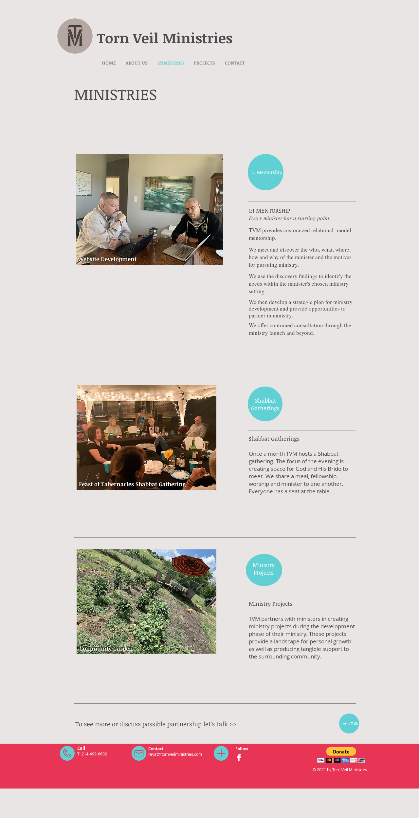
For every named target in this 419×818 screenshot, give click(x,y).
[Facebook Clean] (239, 757)
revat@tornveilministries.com (175, 754)
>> (233, 724)
